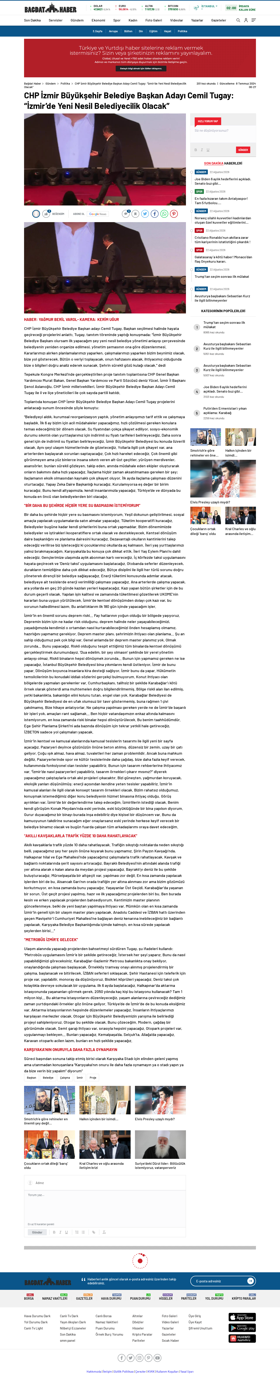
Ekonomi (98, 20)
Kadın (133, 20)
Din (141, 31)
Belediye (48, 1074)
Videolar (176, 20)
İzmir (80, 1074)
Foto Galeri (153, 20)
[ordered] (77, 1228)
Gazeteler (218, 20)
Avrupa (113, 31)
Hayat (167, 31)
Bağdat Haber (32, 83)
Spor (117, 20)
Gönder (37, 1229)
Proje (93, 1074)
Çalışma (65, 1074)
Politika (182, 31)
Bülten (128, 31)
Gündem (77, 20)
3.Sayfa (97, 31)
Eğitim (153, 31)
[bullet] (83, 1228)
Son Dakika (32, 20)
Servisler (56, 20)
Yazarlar (197, 20)
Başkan (31, 1074)
